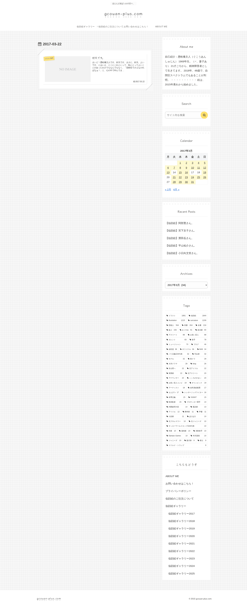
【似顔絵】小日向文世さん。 (182, 253)
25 (198, 177)
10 (192, 167)
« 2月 (168, 189)
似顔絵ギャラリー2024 (181, 566)
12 (204, 167)
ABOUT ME (172, 476)
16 (186, 172)
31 (192, 182)
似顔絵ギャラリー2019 (181, 528)
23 (186, 177)
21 (174, 177)
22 (180, 177)
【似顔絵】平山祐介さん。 (181, 245)
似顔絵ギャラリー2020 (181, 536)
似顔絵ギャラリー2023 (181, 558)
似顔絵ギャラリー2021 (181, 543)
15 (180, 172)
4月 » (176, 189)
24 (192, 177)
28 (174, 182)
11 (198, 167)
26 (204, 177)
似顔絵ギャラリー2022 (181, 551)
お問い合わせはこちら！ (180, 483)
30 (186, 182)
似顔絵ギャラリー (176, 506)
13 (168, 172)
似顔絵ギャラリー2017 (181, 513)
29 (180, 182)
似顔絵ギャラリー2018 (181, 521)
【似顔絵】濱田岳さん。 (180, 238)
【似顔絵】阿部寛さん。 (180, 223)
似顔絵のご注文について (180, 498)
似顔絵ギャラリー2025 (181, 573)
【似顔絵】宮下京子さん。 (181, 230)
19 (204, 172)
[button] (204, 115)
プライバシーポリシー (178, 491)
